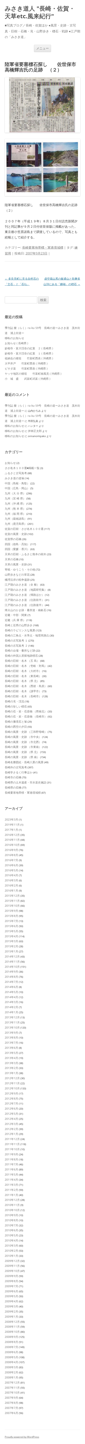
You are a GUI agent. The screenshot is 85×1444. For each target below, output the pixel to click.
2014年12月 (12, 956)
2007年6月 (11, 1413)
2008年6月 (11, 1352)
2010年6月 (11, 1230)
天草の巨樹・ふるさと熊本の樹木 (25, 554)
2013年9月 (11, 1032)
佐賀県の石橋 (13, 539)
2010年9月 (11, 1215)
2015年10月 (12, 905)
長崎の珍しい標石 (16, 706)
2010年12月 (12, 1200)
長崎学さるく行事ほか (18, 772)
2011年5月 (11, 1174)
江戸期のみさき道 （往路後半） (24, 605)
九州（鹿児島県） (16, 524)
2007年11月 (12, 1387)
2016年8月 (11, 855)
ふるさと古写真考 (16, 473)
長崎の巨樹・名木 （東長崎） (23, 676)
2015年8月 (11, 916)
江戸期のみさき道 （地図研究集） (26, 589)
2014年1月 (11, 1012)
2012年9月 (11, 1093)
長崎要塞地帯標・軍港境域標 (42, 247)
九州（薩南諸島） (16, 518)
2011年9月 (11, 1154)
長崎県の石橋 (13, 787)
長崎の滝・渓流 (14, 701)
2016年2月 (11, 885)
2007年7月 (11, 1408)
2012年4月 (11, 1119)
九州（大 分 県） (15, 493)
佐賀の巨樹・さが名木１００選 (24, 529)
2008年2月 (11, 1372)
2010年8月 (11, 1220)
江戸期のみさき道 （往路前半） (24, 600)
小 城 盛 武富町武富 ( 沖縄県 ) (27, 379)
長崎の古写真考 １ (16, 640)
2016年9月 (11, 850)
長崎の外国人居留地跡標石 (21, 655)
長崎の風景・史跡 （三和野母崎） (26, 732)
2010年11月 (12, 1205)
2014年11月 (12, 961)
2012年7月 (11, 1103)
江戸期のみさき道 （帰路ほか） (24, 595)
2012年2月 (11, 1129)
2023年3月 (11, 819)
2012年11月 (12, 1083)
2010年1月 (11, 1256)
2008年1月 (11, 1377)
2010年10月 (12, 1210)
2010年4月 (11, 1240)
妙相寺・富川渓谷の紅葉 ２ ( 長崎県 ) (29, 348)
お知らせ (10, 463)
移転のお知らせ (14, 338)
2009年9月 (11, 1276)
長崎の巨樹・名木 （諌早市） (23, 691)
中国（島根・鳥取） (17, 483)
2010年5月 (11, 1235)
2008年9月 (11, 1337)
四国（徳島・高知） (17, 544)
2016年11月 (12, 840)
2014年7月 (11, 982)
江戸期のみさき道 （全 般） (22, 584)
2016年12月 (12, 835)
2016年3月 (11, 880)
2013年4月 (11, 1058)
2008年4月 (11, 1362)
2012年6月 (11, 1108)
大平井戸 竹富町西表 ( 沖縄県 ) (26, 363)
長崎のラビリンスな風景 (20, 630)
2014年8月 (11, 976)
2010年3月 (11, 1245)
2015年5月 (11, 931)
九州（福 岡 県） (15, 514)
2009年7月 (11, 1286)
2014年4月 (11, 997)
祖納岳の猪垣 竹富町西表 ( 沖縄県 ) (29, 358)
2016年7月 (11, 860)
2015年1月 (11, 951)
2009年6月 (11, 1291)
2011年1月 (11, 1195)
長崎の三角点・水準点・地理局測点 (27, 635)
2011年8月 (11, 1159)
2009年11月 (12, 1266)
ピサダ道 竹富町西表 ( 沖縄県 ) (26, 368)
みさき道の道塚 (14, 478)
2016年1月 (11, 890)
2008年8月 (11, 1342)
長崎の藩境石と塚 (16, 721)
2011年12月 (12, 1139)
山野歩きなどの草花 (17, 574)
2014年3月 (11, 1002)
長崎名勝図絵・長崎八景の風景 (24, 762)
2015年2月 (11, 946)
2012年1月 (11, 1134)
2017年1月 (11, 830)
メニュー (42, 48)
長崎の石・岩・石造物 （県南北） (26, 711)
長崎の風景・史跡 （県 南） (22, 757)
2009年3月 (11, 1306)
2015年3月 (11, 941)
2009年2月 (11, 1311)
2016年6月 (11, 865)
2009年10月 (12, 1271)
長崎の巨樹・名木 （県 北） (22, 681)
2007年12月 (12, 1382)
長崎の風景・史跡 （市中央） (23, 737)
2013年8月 (11, 1037)
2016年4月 (11, 875)
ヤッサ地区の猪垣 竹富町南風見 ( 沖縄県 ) (33, 373)
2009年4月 (11, 1301)
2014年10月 (12, 966)
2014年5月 (11, 992)
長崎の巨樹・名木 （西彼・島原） (26, 686)
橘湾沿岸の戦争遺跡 (17, 579)
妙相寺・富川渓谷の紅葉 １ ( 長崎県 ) (29, 353)
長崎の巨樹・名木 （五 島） (22, 661)
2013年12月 (12, 1017)
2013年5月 (11, 1053)
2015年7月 (11, 921)
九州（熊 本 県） (15, 508)
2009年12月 (12, 1261)
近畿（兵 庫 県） (15, 620)
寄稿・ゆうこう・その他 (20, 569)
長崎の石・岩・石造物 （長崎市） (26, 716)
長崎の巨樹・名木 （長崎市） (23, 696)
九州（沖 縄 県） (15, 503)
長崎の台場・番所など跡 (20, 650)
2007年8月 (11, 1403)
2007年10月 (12, 1392)
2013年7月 (11, 1042)
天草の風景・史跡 (16, 564)
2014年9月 (11, 971)
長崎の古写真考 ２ (16, 645)
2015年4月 (11, 936)
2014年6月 (11, 987)
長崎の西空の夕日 (16, 726)
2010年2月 (11, 1250)
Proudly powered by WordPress (22, 1437)
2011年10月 (12, 1149)
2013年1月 (11, 1073)
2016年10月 (12, 845)
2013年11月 (12, 1022)
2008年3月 (11, 1367)
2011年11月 (12, 1144)
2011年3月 (11, 1185)
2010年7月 (11, 1225)
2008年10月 (12, 1332)
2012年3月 (11, 1124)
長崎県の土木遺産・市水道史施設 (25, 782)
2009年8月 (11, 1281)
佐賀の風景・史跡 (16, 534)
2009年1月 (11, 1316)
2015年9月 (11, 911)
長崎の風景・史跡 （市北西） (23, 742)
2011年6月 (11, 1169)
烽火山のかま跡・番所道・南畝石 (25, 610)
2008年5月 (11, 1357)
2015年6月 (11, 926)
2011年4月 (11, 1179)
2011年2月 (11, 1190)
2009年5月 (11, 1296)
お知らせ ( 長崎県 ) (16, 343)
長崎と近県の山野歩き (18, 625)
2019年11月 (12, 824)
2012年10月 (12, 1088)
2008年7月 (11, 1347)
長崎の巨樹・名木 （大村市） (23, 671)
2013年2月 (11, 1068)
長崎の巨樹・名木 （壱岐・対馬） (26, 666)
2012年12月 (12, 1078)
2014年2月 (11, 1007)
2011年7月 (11, 1164)
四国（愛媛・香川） (17, 549)
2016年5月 (11, 870)
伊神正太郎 (35, 431)
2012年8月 (11, 1098)
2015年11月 (12, 901)
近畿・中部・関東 (16, 615)
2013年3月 (11, 1063)
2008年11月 (12, 1326)
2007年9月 (11, 1397)
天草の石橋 (12, 559)
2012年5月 (11, 1113)
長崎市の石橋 (13, 777)
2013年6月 (11, 1048)
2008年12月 (12, 1322)
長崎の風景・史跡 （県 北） (22, 752)
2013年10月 (12, 1027)
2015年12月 (12, 895)
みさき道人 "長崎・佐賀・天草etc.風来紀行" (40, 12)
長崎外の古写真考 (16, 767)
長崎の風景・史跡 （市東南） (23, 747)
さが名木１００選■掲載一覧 (22, 468)
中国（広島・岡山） (17, 488)
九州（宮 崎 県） (15, 498)
